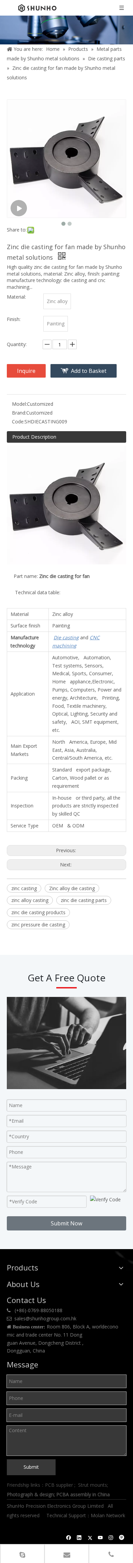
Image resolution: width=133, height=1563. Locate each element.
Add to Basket (88, 371)
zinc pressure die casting (38, 924)
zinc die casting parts (84, 900)
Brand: (19, 412)
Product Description (34, 437)
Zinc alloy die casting (72, 888)
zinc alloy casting (29, 900)
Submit (31, 1467)
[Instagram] (111, 1538)
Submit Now (66, 1223)
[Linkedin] (79, 1538)
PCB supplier (59, 1485)
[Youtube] (100, 1538)
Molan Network (108, 1515)
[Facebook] (68, 1538)
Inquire (26, 371)
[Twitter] (90, 1538)
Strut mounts (92, 1485)
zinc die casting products (38, 912)
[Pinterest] (121, 1538)
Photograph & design (30, 1494)
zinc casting (24, 888)
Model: (19, 404)
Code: (18, 421)
